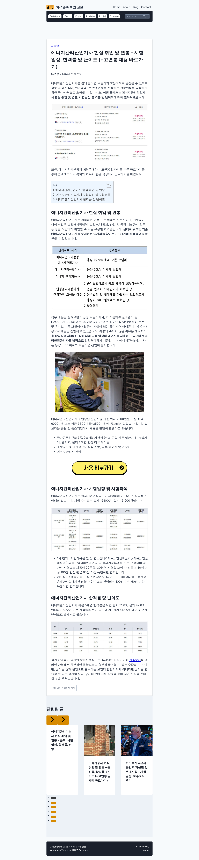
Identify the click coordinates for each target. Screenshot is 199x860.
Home (116, 7)
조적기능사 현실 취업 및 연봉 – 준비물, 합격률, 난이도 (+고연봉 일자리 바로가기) (99, 762)
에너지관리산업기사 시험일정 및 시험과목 (83, 194)
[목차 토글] (107, 185)
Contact (146, 7)
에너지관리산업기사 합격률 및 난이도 (80, 199)
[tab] (93, 791)
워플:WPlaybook (80, 850)
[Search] (144, 16)
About (126, 7)
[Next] (155, 750)
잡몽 (56, 74)
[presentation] (99, 731)
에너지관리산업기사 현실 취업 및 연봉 (80, 190)
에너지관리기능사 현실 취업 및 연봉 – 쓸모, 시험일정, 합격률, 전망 (62, 731)
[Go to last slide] (43, 750)
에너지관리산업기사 (64, 687)
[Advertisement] (99, 30)
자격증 (55, 45)
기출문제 (135, 660)
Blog (136, 7)
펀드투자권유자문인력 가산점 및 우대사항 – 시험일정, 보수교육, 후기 (137, 762)
